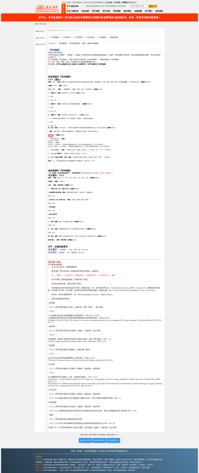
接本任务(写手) (85, 440)
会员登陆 (117, 2)
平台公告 (43, 24)
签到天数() (93, 435)
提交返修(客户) (113, 440)
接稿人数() (85, 435)
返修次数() (102, 435)
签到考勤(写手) (99, 440)
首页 (36, 24)
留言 (134, 2)
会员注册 (109, 2)
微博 (130, 2)
